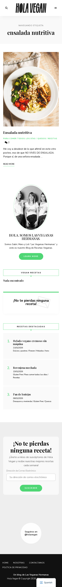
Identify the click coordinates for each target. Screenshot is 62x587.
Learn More (31, 256)
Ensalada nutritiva (17, 132)
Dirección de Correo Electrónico (21, 470)
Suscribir (31, 488)
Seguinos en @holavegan (31, 533)
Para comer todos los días (19, 138)
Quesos (42, 138)
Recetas (52, 138)
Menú (55, 8)
